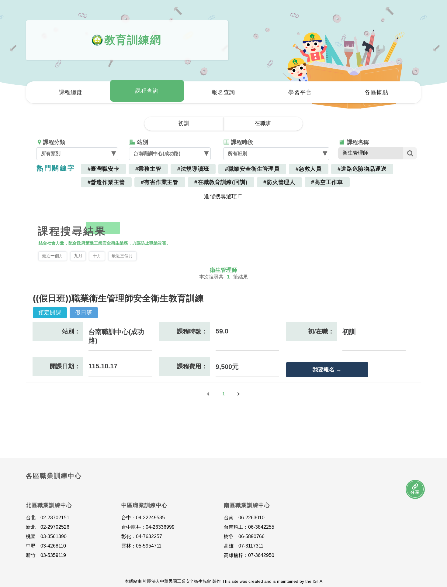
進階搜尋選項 (220, 196)
